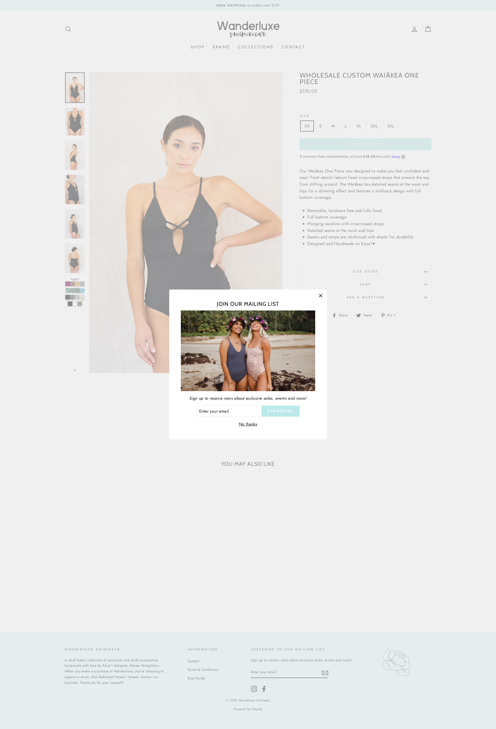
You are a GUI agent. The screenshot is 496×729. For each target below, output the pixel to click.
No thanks (248, 424)
